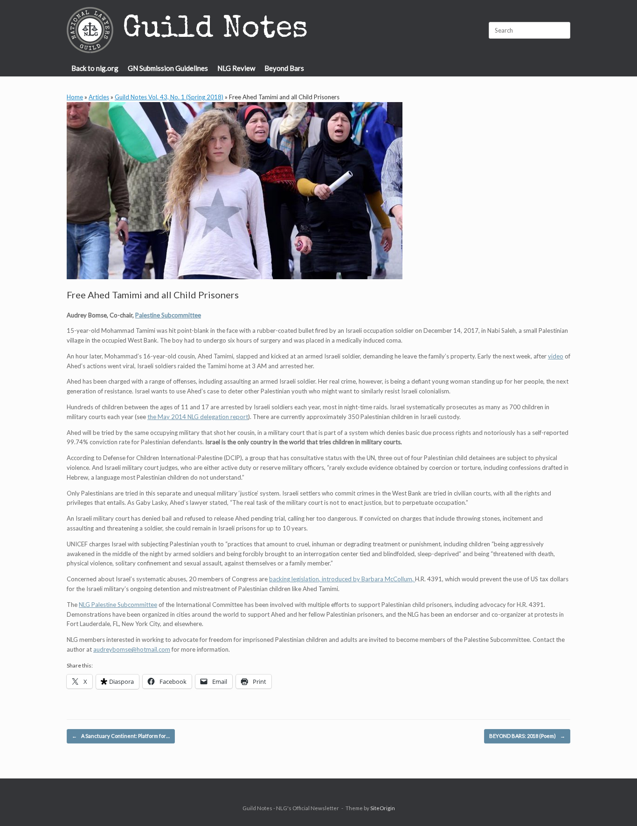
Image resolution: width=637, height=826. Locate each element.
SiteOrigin (382, 808)
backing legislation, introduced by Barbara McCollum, (342, 579)
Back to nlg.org (94, 68)
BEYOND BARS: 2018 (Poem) (527, 736)
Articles (99, 97)
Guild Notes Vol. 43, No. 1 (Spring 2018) (169, 97)
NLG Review (236, 68)
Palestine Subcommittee (168, 315)
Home (75, 97)
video (555, 356)
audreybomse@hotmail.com (131, 649)
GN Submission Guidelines (168, 68)
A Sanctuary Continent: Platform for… (121, 736)
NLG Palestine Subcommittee (118, 604)
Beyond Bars (284, 68)
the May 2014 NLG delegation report (197, 416)
